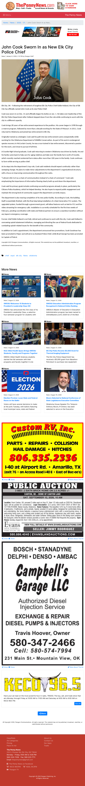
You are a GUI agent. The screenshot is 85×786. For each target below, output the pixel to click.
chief (7, 256)
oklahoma (33, 256)
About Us (47, 738)
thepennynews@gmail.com (22, 760)
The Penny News (73, 15)
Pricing (9, 743)
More (77, 703)
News (12, 23)
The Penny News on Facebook (21, 764)
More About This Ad (76, 479)
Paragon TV (14, 770)
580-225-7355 (13, 757)
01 (24, 23)
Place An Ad (11, 746)
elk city (19, 256)
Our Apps (47, 743)
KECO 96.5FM (15, 767)
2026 (19, 23)
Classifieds (11, 738)
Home (5, 23)
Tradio (46, 746)
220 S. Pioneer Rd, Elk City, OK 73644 (22, 752)
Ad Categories (12, 741)
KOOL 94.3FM (31, 767)
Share (6, 479)
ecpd (13, 256)
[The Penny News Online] (30, 5)
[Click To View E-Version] (67, 6)
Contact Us (48, 741)
